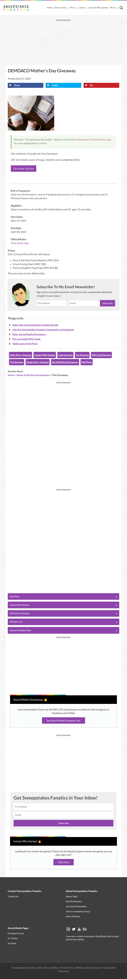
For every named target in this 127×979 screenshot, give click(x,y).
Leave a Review (73, 916)
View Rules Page (20, 242)
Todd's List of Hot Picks (25, 343)
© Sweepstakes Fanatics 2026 (27, 967)
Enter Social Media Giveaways (29, 334)
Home (50, 7)
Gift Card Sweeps (101, 354)
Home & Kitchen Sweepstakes (33, 375)
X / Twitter (13, 938)
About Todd (71, 896)
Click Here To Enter (23, 168)
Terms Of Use (67, 967)
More (112, 7)
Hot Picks (86, 362)
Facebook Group (16, 933)
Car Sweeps (82, 354)
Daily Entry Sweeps (20, 354)
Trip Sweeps (16, 362)
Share (17, 85)
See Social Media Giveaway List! (63, 720)
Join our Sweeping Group (78, 911)
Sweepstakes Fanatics (87, 139)
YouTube (12, 943)
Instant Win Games (98, 7)
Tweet (55, 85)
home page (105, 139)
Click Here (63, 862)
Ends (81, 7)
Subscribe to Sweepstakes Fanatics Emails (35, 324)
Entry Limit (60, 7)
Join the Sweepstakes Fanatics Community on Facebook (43, 329)
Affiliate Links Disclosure (89, 967)
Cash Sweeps (65, 354)
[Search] (122, 8)
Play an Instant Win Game (26, 338)
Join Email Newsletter (76, 906)
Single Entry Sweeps (37, 362)
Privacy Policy (51, 967)
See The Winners (74, 901)
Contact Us (13, 896)
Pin (91, 85)
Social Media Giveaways (65, 362)
